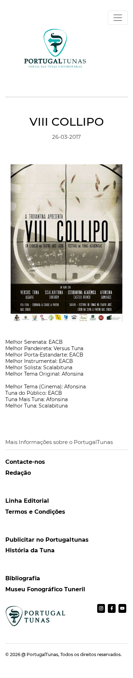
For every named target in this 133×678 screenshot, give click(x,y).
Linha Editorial (27, 500)
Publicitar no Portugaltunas (47, 539)
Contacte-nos (25, 461)
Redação (18, 472)
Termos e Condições (35, 511)
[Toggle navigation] (118, 18)
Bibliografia (22, 578)
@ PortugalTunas (39, 654)
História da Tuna (30, 550)
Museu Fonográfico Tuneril (45, 589)
